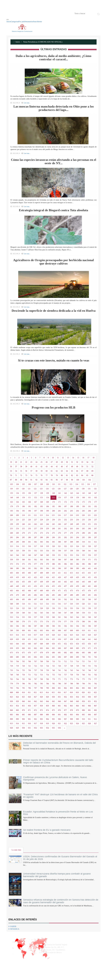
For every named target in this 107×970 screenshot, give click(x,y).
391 (29, 568)
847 (65, 701)
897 (95, 715)
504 (77, 599)
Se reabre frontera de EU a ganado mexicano (46, 830)
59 (41, 471)
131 (89, 489)
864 (77, 706)
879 (77, 710)
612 (95, 630)
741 (59, 670)
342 (95, 551)
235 (83, 520)
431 (89, 577)
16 (83, 458)
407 (35, 573)
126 (59, 489)
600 (23, 630)
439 (47, 582)
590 (53, 626)
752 (35, 675)
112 (65, 484)
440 (53, 582)
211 (29, 515)
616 (29, 635)
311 (89, 542)
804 (77, 688)
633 (41, 639)
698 (71, 657)
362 (35, 560)
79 (57, 475)
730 (83, 666)
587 (35, 626)
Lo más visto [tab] (16, 850)
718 (11, 666)
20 (16, 462)
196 (29, 511)
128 (71, 489)
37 (16, 467)
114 (76, 484)
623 (71, 635)
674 (17, 653)
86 (92, 475)
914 (17, 724)
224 (17, 520)
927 (95, 724)
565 (83, 617)
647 (35, 644)
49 (77, 467)
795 (23, 688)
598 (11, 630)
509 (17, 604)
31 (72, 462)
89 (21, 480)
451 (29, 586)
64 (67, 471)
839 (17, 701)
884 (17, 715)
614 (17, 635)
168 (41, 502)
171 (59, 502)
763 (11, 679)
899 (17, 719)
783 (41, 684)
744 (77, 670)
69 (92, 471)
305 (53, 542)
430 (83, 577)
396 (59, 568)
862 (65, 706)
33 (82, 462)
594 (77, 626)
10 (53, 458)
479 (17, 595)
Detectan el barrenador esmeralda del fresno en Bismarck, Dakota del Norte (59, 744)
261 (59, 529)
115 (82, 484)
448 (11, 586)
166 (29, 502)
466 (29, 591)
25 (41, 462)
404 (17, 573)
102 (89, 480)
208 (11, 515)
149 (17, 498)
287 (35, 537)
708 (41, 661)
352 (65, 555)
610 (83, 630)
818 (71, 692)
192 (95, 506)
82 (72, 475)
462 (95, 586)
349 (47, 555)
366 (59, 560)
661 (29, 648)
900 (23, 719)
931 (29, 728)
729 (77, 666)
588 (41, 626)
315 (23, 546)
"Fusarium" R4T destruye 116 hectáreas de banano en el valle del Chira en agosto (60, 795)
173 (71, 502)
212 (35, 515)
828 (41, 697)
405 (23, 573)
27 (52, 462)
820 (83, 692)
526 (29, 608)
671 (89, 648)
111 (59, 484)
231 (59, 520)
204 (77, 511)
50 (82, 467)
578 (71, 622)
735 (23, 670)
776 (89, 679)
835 (83, 697)
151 (29, 498)
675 (23, 653)
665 (53, 648)
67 (82, 471)
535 (83, 608)
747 (95, 670)
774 (77, 679)
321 (59, 546)
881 (89, 710)
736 (29, 670)
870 (23, 710)
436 (29, 582)
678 (41, 653)
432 (95, 577)
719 (17, 666)
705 (23, 661)
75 (36, 475)
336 (59, 551)
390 (23, 568)
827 (35, 697)
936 (59, 728)
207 (95, 511)
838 (11, 701)
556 (29, 617)
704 (17, 661)
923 (71, 724)
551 (89, 613)
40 (31, 467)
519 (77, 604)
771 (59, 679)
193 (11, 511)
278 (71, 533)
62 (57, 471)
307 (65, 542)
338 (71, 551)
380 (53, 564)
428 (71, 577)
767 (35, 679)
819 (77, 692)
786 (59, 684)
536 (89, 608)
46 (62, 467)
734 (17, 670)
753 (41, 675)
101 (83, 480)
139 (47, 493)
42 (41, 467)
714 (77, 661)
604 (47, 630)
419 (17, 577)
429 (77, 577)
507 (95, 599)
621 (59, 635)
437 (35, 582)
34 (87, 462)
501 (59, 599)
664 (47, 648)
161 (89, 498)
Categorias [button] (15, 22)
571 (29, 622)
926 (89, 724)
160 (83, 498)
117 (94, 484)
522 (95, 604)
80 (62, 475)
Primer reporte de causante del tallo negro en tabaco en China (58, 761)
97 (62, 480)
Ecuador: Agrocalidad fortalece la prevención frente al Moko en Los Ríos (58, 813)
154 (47, 498)
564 (77, 617)
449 (17, 586)
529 (47, 608)
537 (95, 608)
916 (29, 724)
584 (17, 626)
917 (35, 724)
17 (88, 458)
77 (46, 475)
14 (73, 458)
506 (89, 599)
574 (47, 622)
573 (41, 622)
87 (11, 480)
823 (11, 697)
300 (23, 542)
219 (77, 515)
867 (95, 706)
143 (71, 493)
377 (35, 564)
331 (29, 551)
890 (53, 715)
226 (29, 520)
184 (47, 506)
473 (71, 591)
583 (11, 626)
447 (95, 582)
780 (23, 684)
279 (77, 533)
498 (41, 599)
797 (35, 688)
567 (95, 617)
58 (36, 471)
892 (65, 715)
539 (17, 613)
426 (59, 577)
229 (47, 520)
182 (35, 506)
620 (53, 635)
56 (26, 471)
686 (89, 653)
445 (83, 582)
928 (11, 728)
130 (83, 489)
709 (47, 661)
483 (41, 595)
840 (23, 701)
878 (71, 710)
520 (83, 604)
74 (31, 475)
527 (35, 608)
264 (77, 529)
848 (71, 701)
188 (71, 506)
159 (77, 498)
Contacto (33, 13)
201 (59, 511)
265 (83, 529)
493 (11, 599)
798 (41, 688)
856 (29, 706)
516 (59, 604)
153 (41, 498)
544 (47, 613)
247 (65, 524)
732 (95, 666)
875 (53, 710)
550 (83, 613)
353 (71, 555)
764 (17, 679)
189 (77, 506)
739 (47, 670)
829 (47, 697)
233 (71, 520)
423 (41, 577)
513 (41, 604)
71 (16, 475)
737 (35, 670)
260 (53, 529)
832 (65, 697)
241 (29, 524)
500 (53, 599)
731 (89, 666)
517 (65, 604)
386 (89, 564)
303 (41, 542)
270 (23, 533)
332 (35, 551)
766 (29, 679)
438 (41, 582)
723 (41, 666)
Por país (22, 22)
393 (41, 568)
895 (83, 715)
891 (59, 715)
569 (17, 622)
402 (95, 568)
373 (11, 564)
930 (23, 728)
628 (11, 639)
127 (65, 489)
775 (83, 679)
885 (23, 715)
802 (65, 688)
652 (65, 644)
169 (47, 502)
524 (17, 608)
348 (41, 555)
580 (83, 622)
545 (53, 613)
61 (52, 471)
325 (83, 546)
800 (53, 688)
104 (17, 484)
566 (89, 617)
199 (47, 511)
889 (47, 715)
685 (83, 653)
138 (41, 493)
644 (17, 644)
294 (77, 537)
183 (41, 506)
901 (29, 719)
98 (67, 480)
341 (89, 551)
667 (65, 648)
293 (71, 537)
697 (65, 657)
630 (23, 639)
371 (89, 560)
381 (59, 564)
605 (53, 630)
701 (89, 657)
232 (65, 520)
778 (11, 684)
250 (83, 524)
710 (53, 661)
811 (29, 692)
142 (65, 493)
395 (53, 568)
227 (35, 520)
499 (47, 599)
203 (71, 511)
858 (41, 706)
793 (11, 688)
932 (35, 728)
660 (23, 648)
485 (53, 595)
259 (47, 529)
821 (89, 692)
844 (47, 701)
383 (71, 564)
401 (89, 568)
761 (89, 675)
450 (23, 586)
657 (95, 644)
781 (29, 684)
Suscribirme (37, 22)
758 (71, 675)
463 (11, 591)
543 (41, 613)
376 (29, 564)
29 (62, 462)
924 (77, 724)
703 (11, 661)
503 (71, 599)
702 (95, 657)
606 (59, 630)
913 (11, 724)
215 (53, 515)
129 (77, 489)
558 (41, 617)
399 (77, 568)
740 (53, 670)
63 (62, 471)
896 (89, 715)
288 (41, 537)
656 (89, 644)
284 (17, 537)
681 (59, 653)
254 (17, 529)
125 (53, 489)
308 (71, 542)
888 (41, 715)
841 (29, 701)
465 (23, 591)
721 (29, 666)
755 (53, 675)
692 (35, 657)
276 (59, 533)
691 (29, 657)
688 (11, 657)
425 (53, 577)
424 (47, 577)
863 (71, 706)
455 (53, 586)
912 (95, 719)
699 (77, 657)
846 (59, 701)
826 (29, 697)
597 (95, 626)
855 (23, 706)
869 (17, 710)
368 (71, 560)
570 (23, 622)
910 (83, 719)
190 (83, 506)
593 (71, 626)
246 (59, 524)
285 (23, 537)
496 (29, 599)
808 (11, 692)
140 (53, 493)
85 (87, 475)
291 (59, 537)
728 (71, 666)
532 (65, 608)
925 (83, 724)
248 (71, 524)
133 (11, 493)
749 (17, 675)
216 (59, 515)
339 (77, 551)
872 (35, 710)
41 (36, 467)
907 (65, 719)
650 (53, 644)
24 (36, 462)
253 (11, 529)
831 (59, 697)
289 (47, 537)
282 (95, 533)
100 (77, 480)
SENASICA (14, 929)
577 (65, 622)
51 (87, 467)
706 (29, 661)
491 (89, 595)
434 (17, 582)
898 (11, 719)
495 (23, 599)
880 (83, 710)
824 (17, 697)
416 (89, 573)
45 (57, 467)
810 (23, 692)
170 (53, 502)
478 (11, 595)
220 (83, 515)
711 (59, 661)
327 (95, 546)
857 (35, 706)
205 (83, 511)
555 (23, 617)
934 (47, 728)
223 (11, 520)
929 (17, 728)
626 (89, 635)
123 (41, 489)
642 (95, 639)
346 (29, 555)
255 (23, 529)
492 (95, 595)
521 (89, 604)
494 (17, 599)
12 (63, 458)
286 (29, 537)
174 (77, 502)
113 (71, 484)
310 (83, 542)
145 (83, 493)
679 (47, 653)
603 (41, 630)
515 (53, 604)
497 (35, 599)
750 (23, 675)
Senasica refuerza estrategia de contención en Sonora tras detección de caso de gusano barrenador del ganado (60, 901)
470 (53, 591)
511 (29, 604)
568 (11, 622)
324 (77, 546)
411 (59, 573)
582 (95, 622)
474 (77, 591)
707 (35, 661)
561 (59, 617)
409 (47, 573)
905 (53, 719)
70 (11, 475)
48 (72, 467)
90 (26, 480)
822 (95, 692)
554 (17, 617)
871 (29, 710)
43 (46, 467)
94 (46, 480)
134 (17, 493)
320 (53, 546)
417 (95, 573)
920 (53, 724)
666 (59, 648)
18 (93, 458)
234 (77, 520)
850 (83, 701)
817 (65, 692)
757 (65, 675)
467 (35, 591)
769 (47, 679)
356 (89, 555)
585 (23, 626)
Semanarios (29, 22)
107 (35, 484)
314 (17, 546)
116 (88, 484)
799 (47, 688)
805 (83, 688)
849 (77, 701)
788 (71, 684)
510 (23, 604)
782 (35, 684)
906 (59, 719)
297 (95, 537)
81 (67, 475)
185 (53, 506)
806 (89, 688)
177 (95, 502)
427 (65, 577)
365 (53, 560)
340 (83, 551)
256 (29, 529)
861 (59, 706)
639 (77, 639)
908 (71, 719)
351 (59, 555)
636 (59, 639)
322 (65, 546)
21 (21, 462)
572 (35, 622)
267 (95, 529)
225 (23, 520)
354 (77, 555)
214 (47, 515)
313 (11, 546)
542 (35, 613)
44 (52, 467)
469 (47, 591)
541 (29, 613)
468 (41, 591)
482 (35, 595)
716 (89, 661)
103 (11, 484)
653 (71, 644)
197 (35, 511)
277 (65, 533)
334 (47, 551)
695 (53, 657)
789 (77, 684)
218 (71, 515)
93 (41, 480)
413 (71, 573)
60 (46, 471)
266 (89, 529)
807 (95, 688)
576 (59, 622)
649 (47, 644)
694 (47, 657)
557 (35, 617)
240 (23, 524)
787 (65, 684)
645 (23, 644)
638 (71, 639)
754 (47, 675)
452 (35, 586)
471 (59, 591)
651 (59, 644)
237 (95, 520)
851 (89, 701)
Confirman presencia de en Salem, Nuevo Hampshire (55, 778)
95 (52, 480)
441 (59, 582)
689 (17, 657)
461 (89, 586)
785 (53, 684)
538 (11, 613)
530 (53, 608)
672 (95, 648)
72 (21, 475)
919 (47, 724)
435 (23, 582)
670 (83, 648)
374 (17, 564)
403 (11, 573)
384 (77, 564)
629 (17, 639)
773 (71, 679)
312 (95, 542)
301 (29, 542)
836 (89, 697)
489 (77, 595)
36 (11, 467)
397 (65, 568)
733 (11, 670)
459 (77, 586)
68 (87, 471)
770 (53, 679)
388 (11, 568)
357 (95, 555)
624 (77, 635)
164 (17, 502)
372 (95, 560)
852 (95, 701)
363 (41, 560)
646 (29, 644)
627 (95, 635)
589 (47, 626)
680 (53, 653)
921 (59, 724)
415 (83, 573)
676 (29, 653)
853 (11, 706)
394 (47, 568)
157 (65, 498)
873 (41, 710)
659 (17, 648)
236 (89, 520)
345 (23, 555)
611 (89, 630)
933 (41, 728)
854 (17, 706)
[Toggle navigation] (8, 19)
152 (35, 498)
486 (59, 595)
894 (77, 715)
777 (95, 679)
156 (59, 498)
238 (11, 524)
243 (41, 524)
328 (11, 551)
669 (77, 648)
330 (23, 551)
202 (65, 511)
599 (17, 630)
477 (95, 591)
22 (26, 462)
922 (65, 724)
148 (11, 498)
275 (53, 533)
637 (65, 639)
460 (83, 586)
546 (59, 613)
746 (89, 670)
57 (31, 471)
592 (65, 626)
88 (16, 480)
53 (11, 471)
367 (65, 560)
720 (23, 666)
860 (53, 706)
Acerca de (21, 13)
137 (35, 493)
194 (17, 511)
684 (77, 653)
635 (53, 639)
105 (23, 484)
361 (29, 560)
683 (71, 653)
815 (53, 692)
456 (59, 586)
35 (92, 462)
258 (41, 529)
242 (35, 524)
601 (29, 630)
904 (47, 719)
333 (41, 551)
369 (77, 560)
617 (35, 635)
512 (35, 604)
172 (65, 502)
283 (11, 537)
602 (35, 630)
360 (23, 560)
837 (95, 697)
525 (23, 608)
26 (46, 462)
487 (65, 595)
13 (68, 458)
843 (41, 701)
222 (95, 515)
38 (21, 467)
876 (59, 710)
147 (95, 493)
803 (71, 688)
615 (23, 635)
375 (23, 564)
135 (23, 493)
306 (59, 542)
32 (77, 462)
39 (26, 467)
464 (17, 591)
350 (53, 555)
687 (95, 653)
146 (89, 493)
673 (11, 653)
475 (83, 591)
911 (89, 719)
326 (89, 546)
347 (35, 555)
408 (41, 573)
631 (29, 639)
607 (65, 630)
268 (11, 533)
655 (83, 644)
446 (89, 582)
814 (47, 692)
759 (77, 675)
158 (71, 498)
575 (53, 622)
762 (95, 675)
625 (83, 635)
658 (11, 648)
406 (29, 573)
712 (65, 661)
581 (89, 622)
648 (41, 644)
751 (29, 675)
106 (29, 484)
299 (17, 542)
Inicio (10, 13)
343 (11, 555)
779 (17, 684)
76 (41, 475)
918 (41, 724)
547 (65, 613)
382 (65, 564)
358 (11, 560)
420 (23, 577)
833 (71, 697)
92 (36, 480)
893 (71, 715)
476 (89, 591)
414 (77, 573)
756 (59, 675)
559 (47, 617)
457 (65, 586)
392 (35, 568)
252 (95, 524)
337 (65, 551)
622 (65, 635)
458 (71, 586)
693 (41, 657)
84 (82, 475)
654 (77, 644)
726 (59, 666)
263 (71, 529)
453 (41, 586)
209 (17, 515)
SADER (13, 926)
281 (89, 533)
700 (83, 657)
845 (53, 701)
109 (47, 484)
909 (77, 719)
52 (92, 467)
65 (72, 471)
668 (71, 648)
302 (35, 542)
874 (47, 710)
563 (71, 617)
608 (71, 630)
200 (53, 511)
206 (89, 511)
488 (71, 595)
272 (35, 533)
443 (71, 582)
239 (17, 524)
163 (11, 502)
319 (47, 546)
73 (26, 475)
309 (77, 542)
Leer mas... (27, 153)
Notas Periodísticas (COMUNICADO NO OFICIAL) (42, 42)
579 (77, 622)
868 (11, 710)
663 (41, 648)
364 (47, 560)
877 (65, 710)
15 (78, 458)
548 (71, 613)
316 (29, 546)
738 (41, 670)
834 (77, 697)
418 (11, 577)
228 (41, 520)
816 (59, 692)
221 (89, 515)
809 (17, 692)
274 (47, 533)
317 (35, 546)
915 (23, 724)
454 (47, 586)
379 (47, 564)
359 (17, 560)
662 (35, 648)
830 (53, 697)
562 (65, 617)
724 (47, 666)
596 (89, 626)
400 (83, 568)
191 (89, 506)
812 (35, 692)
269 (17, 533)
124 (47, 489)
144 (77, 493)
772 (65, 679)
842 (35, 701)
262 (65, 529)
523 (11, 608)
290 (53, 537)
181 (29, 506)
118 (11, 489)
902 (35, 719)
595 (83, 626)
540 (23, 613)
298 (11, 542)
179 (17, 506)
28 (57, 462)
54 (16, 471)
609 (77, 630)
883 (11, 715)
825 (23, 697)
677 (35, 653)
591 (59, 626)
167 (35, 502)
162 (95, 498)
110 (53, 484)
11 (58, 458)
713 (71, 661)
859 (47, 706)
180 (23, 506)
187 (65, 506)
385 (83, 564)
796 (29, 688)
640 (83, 639)
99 (72, 480)
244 (47, 524)
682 (65, 653)
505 (83, 599)
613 (11, 635)
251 (89, 524)
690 (23, 657)
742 (65, 670)
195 (23, 511)
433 (11, 582)
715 (83, 661)
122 (35, 489)
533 (71, 608)
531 (59, 608)
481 (29, 595)
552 (95, 613)
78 (52, 475)
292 (65, 537)
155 (53, 498)
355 (83, 555)
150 (23, 498)
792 (95, 684)
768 (41, 679)
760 (83, 675)
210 (23, 515)
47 (67, 467)
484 (47, 595)
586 (29, 626)
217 (65, 515)
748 (11, 675)
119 (17, 489)
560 (53, 617)
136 (29, 493)
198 (41, 511)
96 (57, 480)
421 (29, 577)
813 (41, 692)
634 (47, 639)
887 (35, 715)
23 (31, 462)
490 (83, 595)
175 (83, 502)
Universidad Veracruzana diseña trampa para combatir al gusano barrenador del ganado (57, 875)
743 (71, 670)
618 (41, 635)
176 (89, 502)
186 (59, 506)
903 (41, 719)
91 (31, 480)
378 (41, 564)
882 (95, 710)
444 (77, 582)
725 (53, 666)
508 (11, 604)
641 (89, 639)
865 (83, 706)
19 (11, 462)
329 (17, 551)
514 (47, 604)
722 (35, 666)
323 (71, 546)
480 (23, 595)
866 (89, 706)
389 (17, 568)
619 (47, 635)
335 (53, 551)
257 (35, 529)
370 (83, 560)
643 (11, 644)
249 (77, 524)
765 (23, 679)
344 (17, 555)
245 (53, 524)
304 (47, 542)
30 (67, 462)
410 (53, 573)
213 (41, 515)
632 (35, 639)
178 (11, 506)
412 (65, 573)
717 (95, 661)
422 (35, 577)
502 (65, 599)
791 (89, 684)
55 (21, 471)
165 (23, 502)
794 (17, 688)
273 (41, 533)
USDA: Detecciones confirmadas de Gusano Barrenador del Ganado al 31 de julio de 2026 (60, 857)
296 (89, 537)
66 (77, 471)
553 (11, 617)
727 (65, 666)
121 (29, 489)
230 (53, 520)
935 (53, 728)
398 (71, 568)
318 (41, 546)
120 (23, 489)
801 (59, 688)
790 (83, 684)
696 (59, 657)
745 (83, 670)
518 (71, 604)
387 (95, 564)
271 (29, 533)
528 (41, 608)
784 (47, 684)
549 (77, 613)
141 (59, 493)
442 (65, 582)
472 (65, 591)
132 (95, 489)
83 (77, 475)
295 (83, 537)
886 (29, 715)
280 (83, 533)
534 (77, 608)
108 (41, 484)
